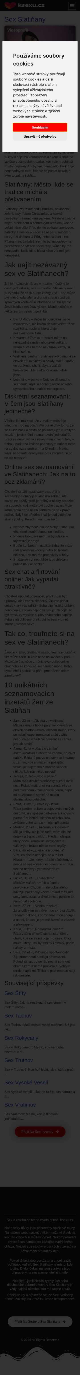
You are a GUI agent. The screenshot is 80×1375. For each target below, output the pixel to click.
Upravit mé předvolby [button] (40, 136)
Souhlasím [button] (40, 127)
